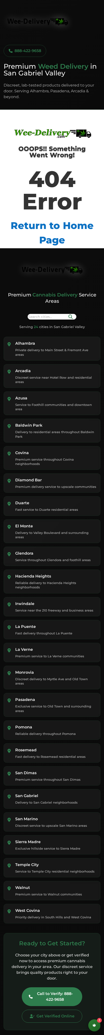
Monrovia (24, 672)
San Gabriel (26, 795)
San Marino (26, 819)
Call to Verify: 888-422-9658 (55, 996)
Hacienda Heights (33, 576)
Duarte (22, 503)
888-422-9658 (28, 50)
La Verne (24, 649)
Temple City (27, 864)
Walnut (22, 887)
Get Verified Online (55, 1016)
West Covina (27, 910)
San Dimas (26, 773)
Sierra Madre (28, 842)
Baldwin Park (28, 425)
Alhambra (25, 343)
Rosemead (26, 750)
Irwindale (24, 603)
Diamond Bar (28, 480)
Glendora (24, 553)
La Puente (25, 626)
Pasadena (25, 699)
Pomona (23, 727)
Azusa (21, 398)
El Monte (24, 526)
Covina (22, 452)
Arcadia (23, 371)
